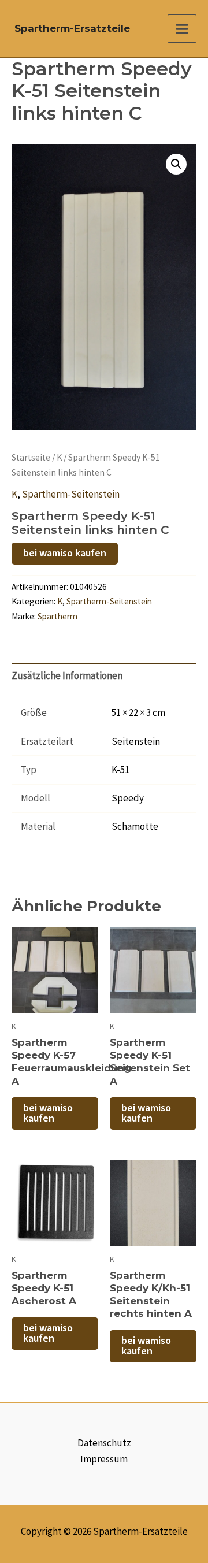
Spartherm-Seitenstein (71, 494)
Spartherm (57, 616)
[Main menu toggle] (182, 28)
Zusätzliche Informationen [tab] (67, 675)
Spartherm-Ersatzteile (72, 28)
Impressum (104, 1459)
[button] (176, 164)
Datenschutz (104, 1442)
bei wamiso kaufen (64, 553)
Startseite (31, 457)
